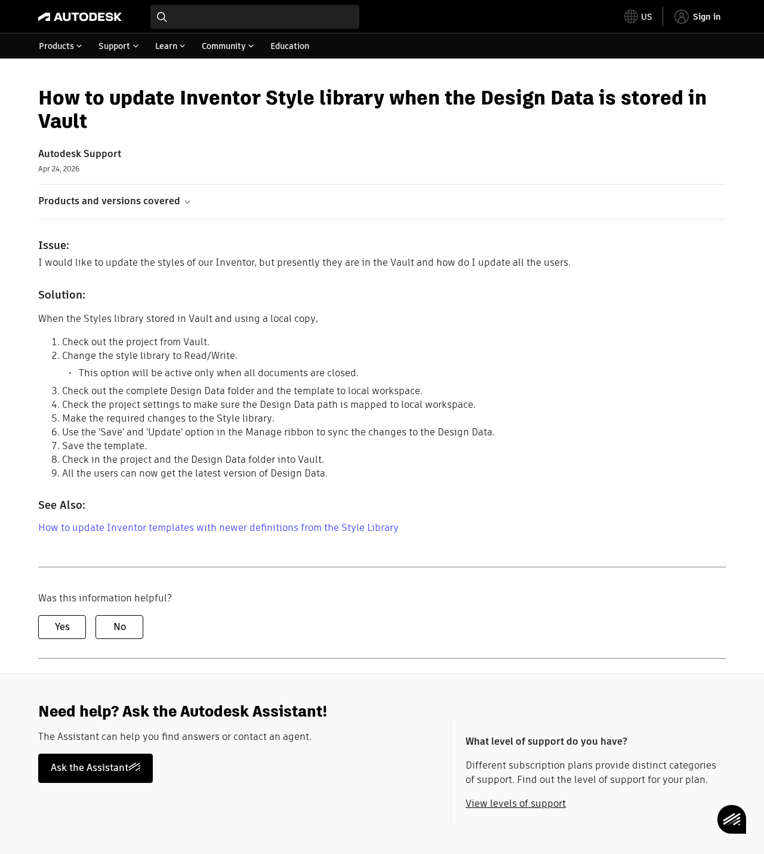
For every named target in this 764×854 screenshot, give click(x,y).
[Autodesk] (80, 16)
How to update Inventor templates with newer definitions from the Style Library (218, 527)
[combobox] (254, 17)
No (119, 627)
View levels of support (516, 803)
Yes (62, 627)
